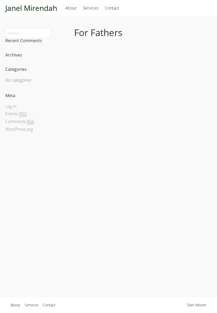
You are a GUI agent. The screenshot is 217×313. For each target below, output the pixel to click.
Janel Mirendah (31, 8)
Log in (10, 106)
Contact (112, 8)
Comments (19, 121)
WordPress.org (19, 129)
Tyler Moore (196, 304)
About (70, 8)
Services (90, 8)
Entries (16, 114)
